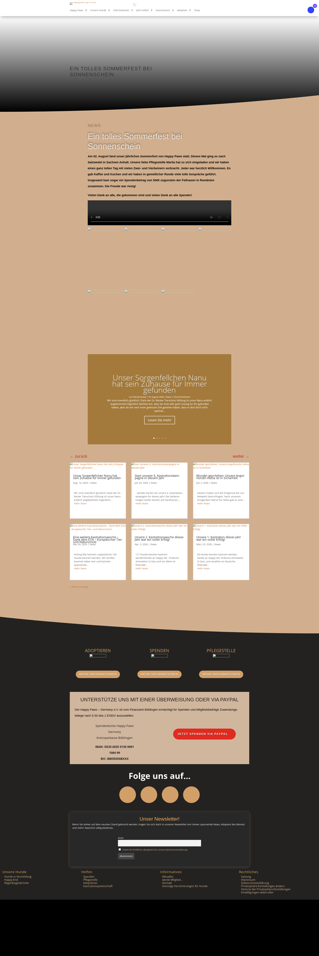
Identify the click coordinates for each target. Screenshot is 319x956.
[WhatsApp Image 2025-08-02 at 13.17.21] (104, 292)
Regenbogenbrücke (16, 883)
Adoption (182, 10)
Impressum (248, 880)
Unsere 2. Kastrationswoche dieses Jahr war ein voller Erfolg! (159, 538)
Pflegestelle (90, 880)
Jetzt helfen (142, 10)
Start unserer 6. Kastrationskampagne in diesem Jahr (157, 477)
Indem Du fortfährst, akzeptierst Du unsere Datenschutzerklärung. (155, 849)
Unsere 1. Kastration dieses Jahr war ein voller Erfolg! (218, 538)
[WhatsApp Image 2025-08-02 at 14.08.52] (141, 229)
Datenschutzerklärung (255, 883)
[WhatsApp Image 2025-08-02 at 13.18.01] (215, 229)
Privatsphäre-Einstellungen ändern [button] (263, 886)
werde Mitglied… (172, 880)
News (94, 125)
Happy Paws (76, 10)
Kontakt (167, 883)
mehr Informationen (98, 674)
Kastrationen (163, 10)
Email (120, 838)
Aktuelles (167, 876)
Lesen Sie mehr (159, 420)
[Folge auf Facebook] (127, 794)
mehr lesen (80, 503)
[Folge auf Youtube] (170, 794)
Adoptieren (90, 883)
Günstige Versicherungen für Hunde (185, 886)
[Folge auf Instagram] (149, 794)
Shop (197, 10)
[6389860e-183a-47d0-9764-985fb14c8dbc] (178, 229)
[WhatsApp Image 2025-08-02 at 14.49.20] (104, 229)
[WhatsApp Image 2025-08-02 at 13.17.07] (141, 292)
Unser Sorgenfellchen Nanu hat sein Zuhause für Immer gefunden (159, 383)
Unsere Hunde (98, 10)
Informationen (121, 10)
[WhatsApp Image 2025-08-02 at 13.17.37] (178, 292)
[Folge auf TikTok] (191, 794)
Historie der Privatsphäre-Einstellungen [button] (266, 889)
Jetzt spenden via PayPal (202, 734)
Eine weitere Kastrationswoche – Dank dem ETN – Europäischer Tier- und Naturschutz (98, 539)
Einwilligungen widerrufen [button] (257, 892)
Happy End (11, 880)
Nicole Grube (139, 396)
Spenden (88, 876)
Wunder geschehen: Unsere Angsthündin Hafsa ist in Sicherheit (220, 477)
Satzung (246, 876)
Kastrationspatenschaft (98, 886)
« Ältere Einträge (79, 586)
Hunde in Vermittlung (17, 876)
